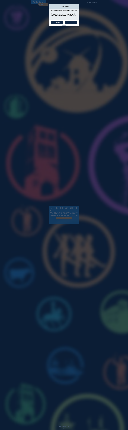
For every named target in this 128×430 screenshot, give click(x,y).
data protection (73, 15)
